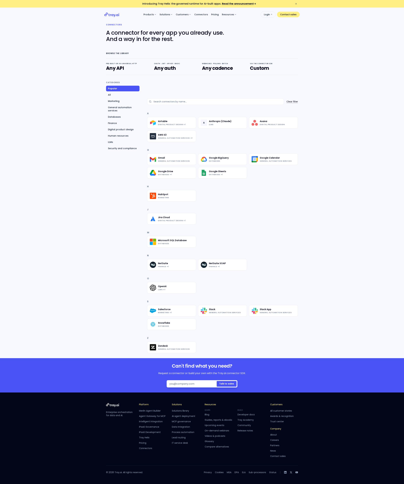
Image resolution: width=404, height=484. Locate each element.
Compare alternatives (217, 446)
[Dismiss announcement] (296, 4)
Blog (207, 414)
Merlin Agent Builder (150, 410)
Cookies (219, 472)
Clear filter (292, 101)
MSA (229, 472)
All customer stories (281, 410)
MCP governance (181, 421)
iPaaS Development (150, 432)
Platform (144, 404)
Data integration (181, 426)
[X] (291, 472)
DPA (237, 472)
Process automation (183, 432)
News (273, 450)
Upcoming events (214, 425)
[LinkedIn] (285, 472)
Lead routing (179, 437)
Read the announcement (239, 4)
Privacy (208, 472)
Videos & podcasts (215, 436)
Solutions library (180, 410)
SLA (244, 472)
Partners (274, 445)
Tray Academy (246, 419)
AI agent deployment (183, 416)
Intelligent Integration (151, 421)
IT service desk (180, 442)
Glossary (209, 441)
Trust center (277, 421)
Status (272, 472)
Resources (228, 14)
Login (267, 14)
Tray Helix (144, 437)
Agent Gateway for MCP (152, 416)
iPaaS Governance (149, 426)
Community (244, 425)
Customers (182, 14)
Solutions (165, 14)
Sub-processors (257, 472)
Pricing (215, 14)
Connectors (201, 14)
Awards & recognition (282, 416)
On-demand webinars (217, 430)
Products (148, 14)
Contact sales (288, 14)
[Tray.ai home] (111, 14)
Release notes (245, 430)
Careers (274, 440)
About (273, 434)
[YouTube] (296, 472)
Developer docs (246, 414)
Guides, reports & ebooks (218, 419)
